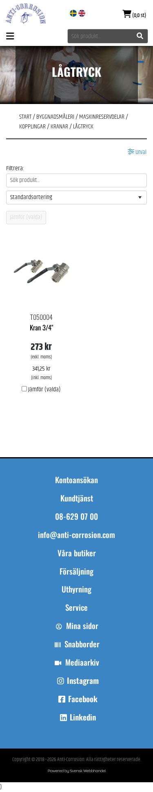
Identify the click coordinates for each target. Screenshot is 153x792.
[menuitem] (76, 557)
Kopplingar (32, 127)
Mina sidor (82, 626)
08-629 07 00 (76, 516)
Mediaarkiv (82, 662)
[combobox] (108, 36)
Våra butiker (77, 553)
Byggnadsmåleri (55, 117)
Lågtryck (83, 127)
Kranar (59, 127)
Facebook (83, 699)
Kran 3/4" (41, 327)
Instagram (83, 680)
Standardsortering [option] (31, 197)
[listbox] (76, 197)
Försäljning (76, 571)
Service (76, 607)
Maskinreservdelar (101, 117)
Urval (140, 152)
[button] (139, 197)
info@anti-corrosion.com (76, 534)
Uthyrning (76, 589)
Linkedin (83, 717)
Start (25, 117)
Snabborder (82, 644)
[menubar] (76, 584)
